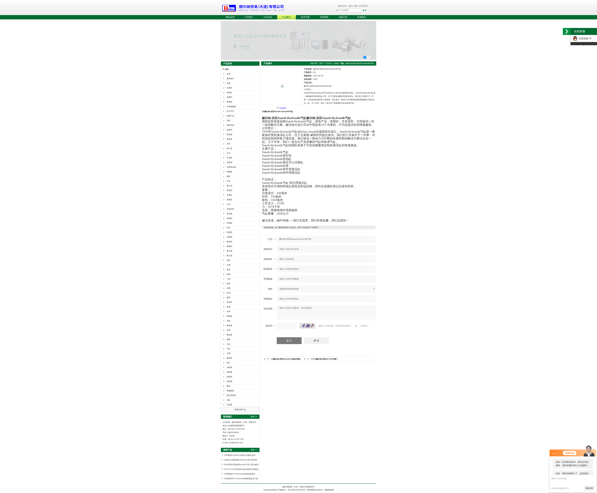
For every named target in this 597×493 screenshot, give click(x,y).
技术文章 (305, 17)
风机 (228, 321)
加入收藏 (354, 6)
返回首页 (343, 6)
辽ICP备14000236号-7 (297, 490)
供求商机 (324, 17)
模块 (228, 386)
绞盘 (228, 83)
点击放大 (283, 108)
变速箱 (229, 102)
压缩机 (229, 223)
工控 (228, 204)
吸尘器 (229, 255)
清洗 (228, 330)
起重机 (229, 195)
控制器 (229, 381)
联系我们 (364, 6)
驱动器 (229, 335)
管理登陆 (311, 490)
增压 (228, 260)
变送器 (229, 139)
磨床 (228, 176)
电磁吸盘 (230, 391)
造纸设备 (230, 209)
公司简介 (249, 17)
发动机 (229, 302)
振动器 (229, 214)
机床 (228, 228)
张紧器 (229, 237)
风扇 (228, 307)
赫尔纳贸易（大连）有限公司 (271, 8)
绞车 (228, 144)
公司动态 (267, 17)
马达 (228, 344)
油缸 (228, 400)
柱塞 (228, 288)
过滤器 (229, 405)
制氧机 (229, 246)
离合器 (229, 251)
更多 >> (254, 417)
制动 (228, 274)
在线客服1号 (584, 38)
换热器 (229, 325)
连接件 (229, 130)
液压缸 (229, 92)
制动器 (229, 134)
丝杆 (228, 311)
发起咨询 (589, 488)
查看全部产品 (240, 410)
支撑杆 (229, 97)
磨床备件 (230, 78)
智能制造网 (329, 490)
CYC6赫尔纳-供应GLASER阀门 (324, 359)
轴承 (228, 339)
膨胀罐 (229, 372)
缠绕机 (229, 358)
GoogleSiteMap (270, 490)
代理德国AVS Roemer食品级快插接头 (239, 474)
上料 (228, 279)
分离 (228, 265)
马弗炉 (229, 88)
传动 (228, 293)
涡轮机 (229, 218)
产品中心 (329, 63)
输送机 (229, 242)
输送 (228, 283)
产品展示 (286, 17)
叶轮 (228, 181)
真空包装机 (231, 395)
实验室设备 (231, 167)
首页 (321, 63)
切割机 (229, 232)
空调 (228, 353)
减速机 (229, 377)
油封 (228, 120)
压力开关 (230, 111)
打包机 (229, 158)
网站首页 (230, 17)
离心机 (229, 186)
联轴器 (229, 316)
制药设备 (230, 125)
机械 (227, 69)
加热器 (229, 367)
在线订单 (343, 17)
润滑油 (229, 162)
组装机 (229, 190)
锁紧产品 (230, 116)
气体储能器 (231, 106)
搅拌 (228, 297)
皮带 (228, 74)
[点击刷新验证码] (307, 325)
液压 (228, 269)
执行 (228, 363)
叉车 (228, 153)
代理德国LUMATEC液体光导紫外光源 (239, 455)
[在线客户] (567, 31)
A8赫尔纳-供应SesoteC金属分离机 (286, 359)
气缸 (228, 349)
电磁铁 (229, 172)
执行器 (229, 148)
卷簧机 (229, 200)
